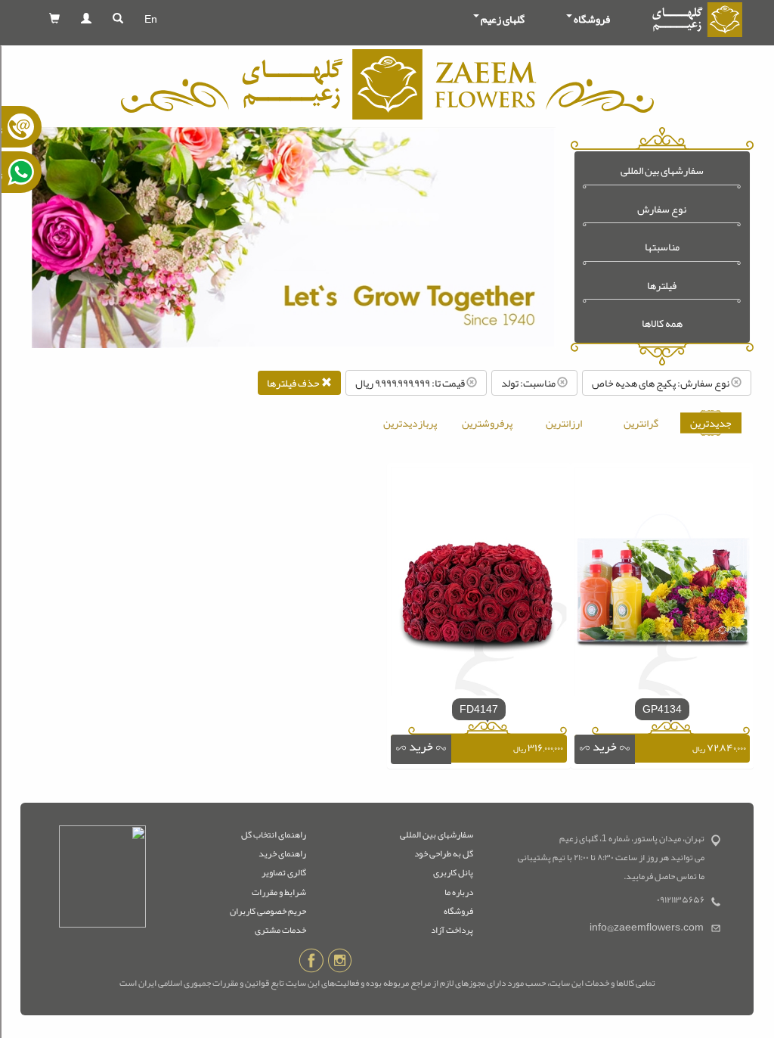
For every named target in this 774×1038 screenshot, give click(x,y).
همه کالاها (662, 323)
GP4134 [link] (662, 708)
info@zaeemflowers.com (647, 927)
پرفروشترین (487, 423)
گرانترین (641, 423)
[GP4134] (662, 584)
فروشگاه (458, 911)
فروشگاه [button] (592, 19)
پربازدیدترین (410, 423)
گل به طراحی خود (443, 853)
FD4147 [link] (479, 708)
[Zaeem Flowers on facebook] (311, 963)
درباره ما (458, 892)
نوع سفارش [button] (661, 209)
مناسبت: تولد (529, 382)
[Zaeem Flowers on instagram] (340, 963)
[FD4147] (479, 584)
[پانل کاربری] (86, 19)
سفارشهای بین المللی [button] (662, 170)
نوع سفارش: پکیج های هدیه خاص (661, 382)
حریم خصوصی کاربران (268, 911)
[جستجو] (118, 19)
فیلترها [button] (661, 285)
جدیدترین (711, 423)
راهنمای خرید (282, 853)
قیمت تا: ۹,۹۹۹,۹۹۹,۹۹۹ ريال (410, 382)
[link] (604, 750)
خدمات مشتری (280, 930)
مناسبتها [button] (662, 247)
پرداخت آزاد (452, 930)
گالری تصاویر (284, 872)
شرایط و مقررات (279, 892)
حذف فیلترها (294, 382)
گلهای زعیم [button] (503, 19)
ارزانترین (564, 423)
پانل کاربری (453, 872)
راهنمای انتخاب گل (273, 834)
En (150, 19)
